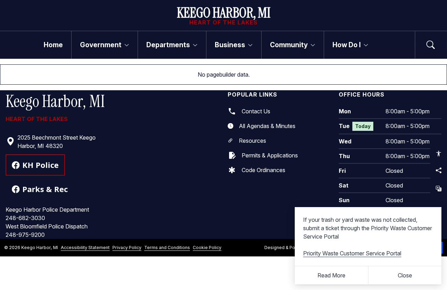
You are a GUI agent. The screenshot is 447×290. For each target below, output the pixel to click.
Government (101, 45)
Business (230, 45)
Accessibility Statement (85, 247)
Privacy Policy (126, 247)
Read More (331, 275)
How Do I (346, 45)
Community (289, 45)
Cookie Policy (207, 247)
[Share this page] (438, 170)
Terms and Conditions (167, 247)
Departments (168, 45)
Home (53, 45)
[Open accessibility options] (438, 153)
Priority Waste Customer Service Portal (352, 253)
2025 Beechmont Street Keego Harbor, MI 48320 (56, 141)
